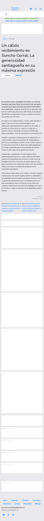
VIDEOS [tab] (18, 75)
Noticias (15, 500)
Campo (17, 504)
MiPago (38, 504)
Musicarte (27, 504)
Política (26, 500)
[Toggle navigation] (6, 14)
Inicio (5, 39)
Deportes (7, 504)
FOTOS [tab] (7, 75)
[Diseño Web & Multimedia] (22, 520)
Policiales (37, 500)
